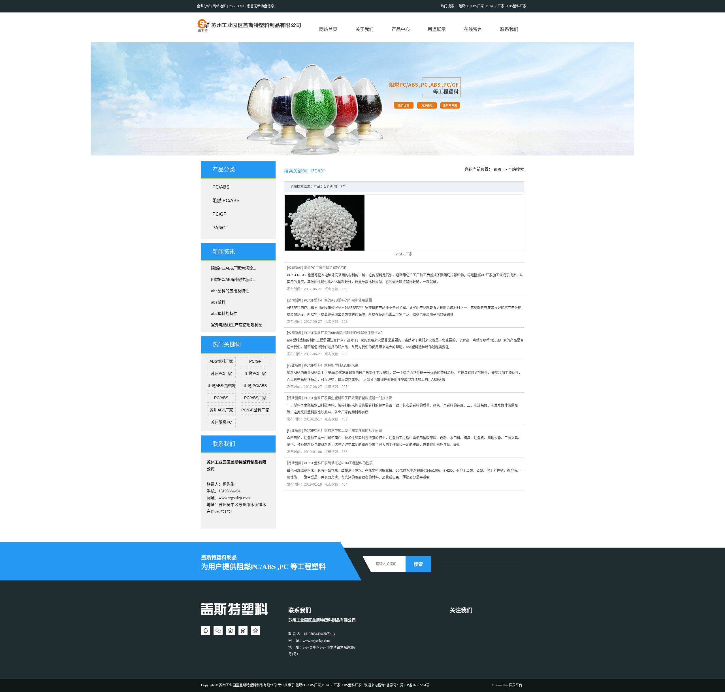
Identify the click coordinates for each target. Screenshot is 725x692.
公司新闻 (295, 268)
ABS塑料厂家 (516, 6)
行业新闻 (295, 366)
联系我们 (509, 29)
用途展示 (437, 29)
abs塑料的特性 (224, 313)
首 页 (497, 170)
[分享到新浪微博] (230, 630)
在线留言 (473, 29)
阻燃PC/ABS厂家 (471, 6)
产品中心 (401, 29)
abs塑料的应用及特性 (230, 291)
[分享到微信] (218, 630)
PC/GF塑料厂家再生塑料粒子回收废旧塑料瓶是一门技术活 (348, 398)
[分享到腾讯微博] (243, 630)
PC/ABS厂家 (495, 6)
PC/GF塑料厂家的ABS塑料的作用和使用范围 (338, 300)
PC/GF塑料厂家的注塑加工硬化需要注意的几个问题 (343, 431)
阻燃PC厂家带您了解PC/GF (325, 268)
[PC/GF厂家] (404, 222)
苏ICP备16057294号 (414, 685)
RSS (232, 6)
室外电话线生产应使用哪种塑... (238, 324)
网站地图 (220, 6)
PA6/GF (220, 227)
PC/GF (219, 214)
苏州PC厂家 (221, 373)
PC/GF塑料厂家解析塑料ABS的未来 (331, 366)
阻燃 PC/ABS (226, 200)
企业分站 (203, 6)
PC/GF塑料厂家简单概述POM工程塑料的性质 (338, 463)
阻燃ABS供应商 (221, 385)
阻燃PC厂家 (255, 373)
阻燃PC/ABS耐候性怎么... (233, 279)
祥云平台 (515, 685)
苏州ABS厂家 (221, 410)
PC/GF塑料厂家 (255, 410)
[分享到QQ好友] (205, 630)
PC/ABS (220, 187)
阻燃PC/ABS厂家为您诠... (233, 268)
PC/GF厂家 (403, 254)
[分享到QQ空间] (255, 630)
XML (241, 6)
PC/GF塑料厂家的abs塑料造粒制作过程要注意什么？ (344, 333)
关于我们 (364, 29)
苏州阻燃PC (221, 422)
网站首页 (328, 29)
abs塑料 (218, 302)
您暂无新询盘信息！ (262, 6)
